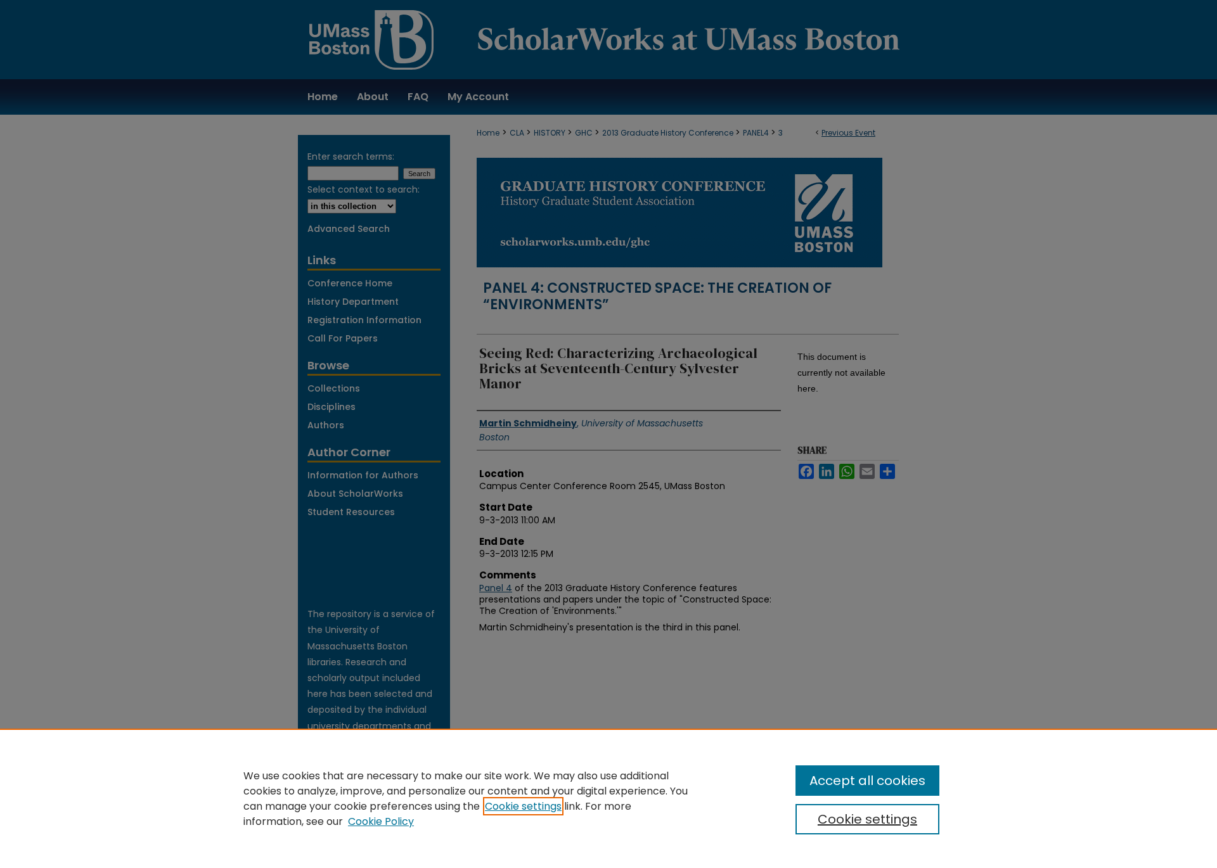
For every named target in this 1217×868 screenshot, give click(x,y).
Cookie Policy (381, 821)
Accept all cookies (867, 780)
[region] (608, 798)
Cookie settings (523, 806)
